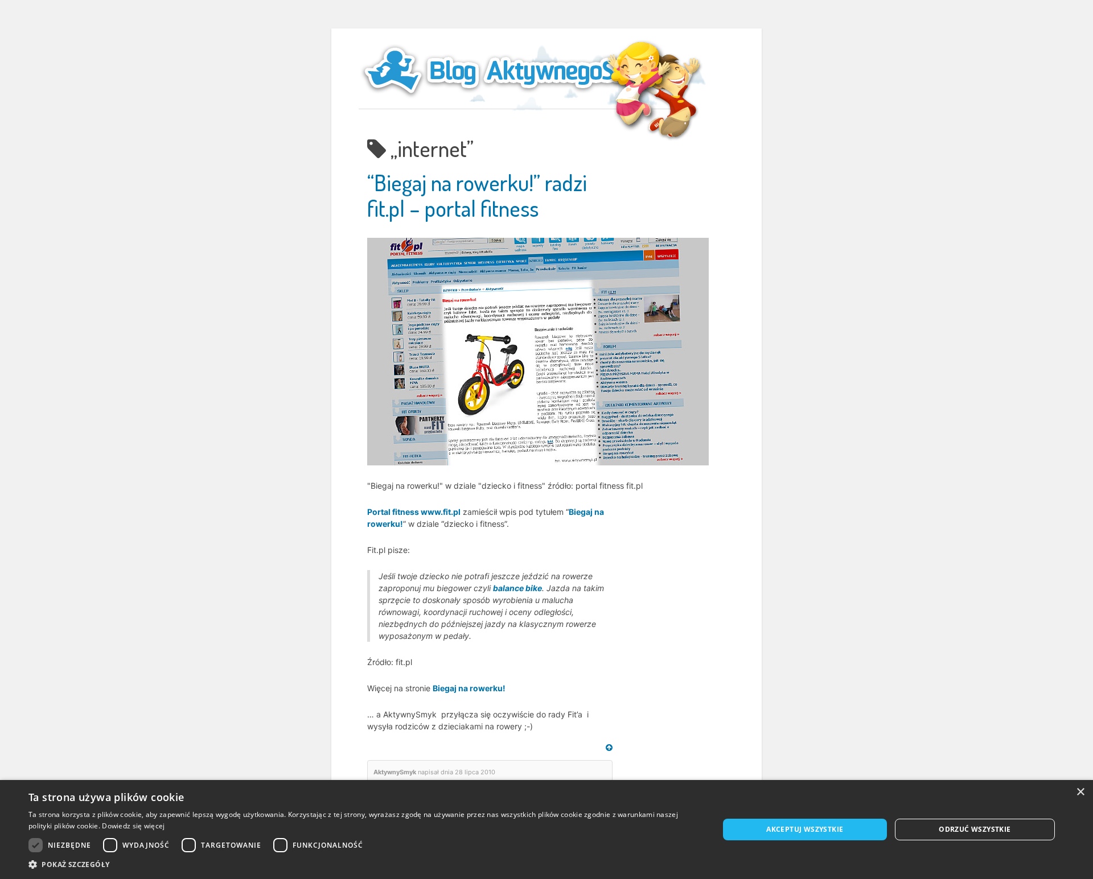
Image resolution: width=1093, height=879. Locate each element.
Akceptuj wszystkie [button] (804, 829)
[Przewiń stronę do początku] (609, 748)
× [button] (1080, 792)
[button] (363, 864)
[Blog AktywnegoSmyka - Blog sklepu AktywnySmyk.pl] (518, 70)
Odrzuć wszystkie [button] (974, 829)
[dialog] (546, 829)
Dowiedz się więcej (133, 826)
